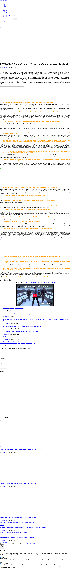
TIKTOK (54, 282)
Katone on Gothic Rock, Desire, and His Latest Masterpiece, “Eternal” (22, 326)
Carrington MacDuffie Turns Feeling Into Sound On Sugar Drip (18, 483)
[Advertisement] (10, 394)
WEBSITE (26, 282)
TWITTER (40, 282)
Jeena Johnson (5, 67)
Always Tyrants (6, 308)
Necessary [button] (2, 556)
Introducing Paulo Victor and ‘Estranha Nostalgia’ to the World (21, 314)
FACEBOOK (33, 282)
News (4, 5)
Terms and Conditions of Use (9, 15)
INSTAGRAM (47, 282)
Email (1, 363)
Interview (17, 308)
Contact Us (5, 12)
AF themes (35, 543)
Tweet (1, 70)
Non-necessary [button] (3, 562)
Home (4, 4)
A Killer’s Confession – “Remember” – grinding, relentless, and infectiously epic (17, 343)
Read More (13, 567)
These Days (21, 308)
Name (1, 360)
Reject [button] (9, 567)
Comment (2, 358)
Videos (4, 11)
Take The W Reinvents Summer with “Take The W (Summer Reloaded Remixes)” (23, 527)
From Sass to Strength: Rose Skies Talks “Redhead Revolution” (20, 331)
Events (4, 9)
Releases (4, 6)
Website (1, 365)
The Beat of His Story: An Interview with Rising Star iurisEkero (20, 336)
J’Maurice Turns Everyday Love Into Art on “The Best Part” (17, 537)
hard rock (12, 308)
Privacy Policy (6, 16)
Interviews (5, 10)
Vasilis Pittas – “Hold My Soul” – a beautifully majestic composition (14, 341)
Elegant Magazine (28, 543)
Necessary (4, 557)
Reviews (4, 7)
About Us (5, 14)
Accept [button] (5, 567)
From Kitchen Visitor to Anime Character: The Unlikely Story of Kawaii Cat (21, 449)
